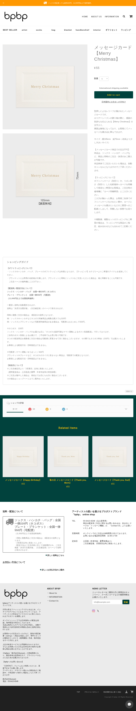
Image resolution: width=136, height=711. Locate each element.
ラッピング (126, 30)
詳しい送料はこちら (55, 555)
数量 (96, 78)
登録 (126, 602)
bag (53, 30)
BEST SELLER (10, 30)
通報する (129, 391)
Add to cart (113, 94)
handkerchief (82, 30)
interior (97, 30)
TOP (78, 692)
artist (24, 30)
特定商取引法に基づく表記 (112, 692)
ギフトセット (112, 30)
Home (85, 17)
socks (39, 30)
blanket (68, 30)
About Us (96, 17)
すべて (15, 409)
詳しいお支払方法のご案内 (53, 570)
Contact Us (53, 601)
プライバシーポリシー (91, 692)
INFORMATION (112, 17)
